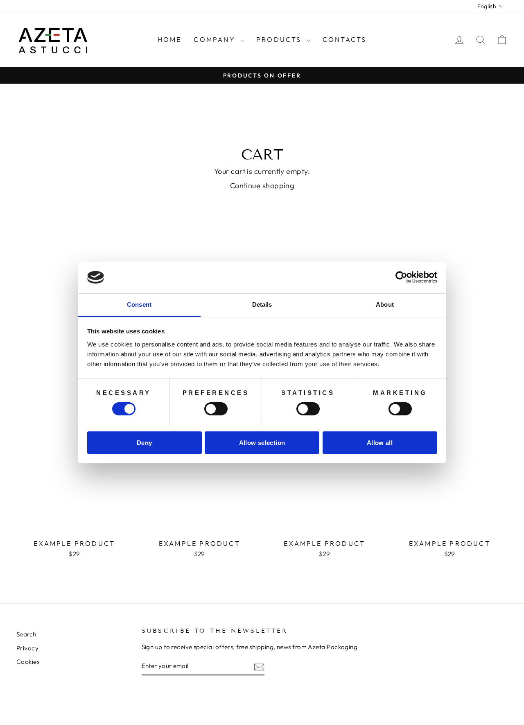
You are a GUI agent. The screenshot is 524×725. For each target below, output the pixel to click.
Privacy (27, 648)
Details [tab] (262, 304)
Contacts (345, 39)
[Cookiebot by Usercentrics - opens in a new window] (401, 277)
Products (280, 39)
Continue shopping (262, 185)
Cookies (27, 662)
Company (216, 39)
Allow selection (262, 442)
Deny (144, 442)
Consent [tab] (139, 304)
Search (26, 634)
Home (170, 39)
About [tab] (385, 304)
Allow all (380, 442)
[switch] (216, 408)
